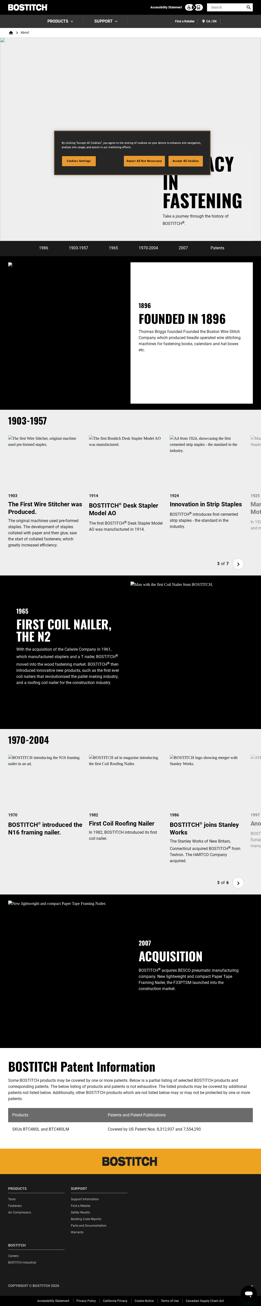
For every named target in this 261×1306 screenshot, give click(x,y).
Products (57, 21)
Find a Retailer (184, 21)
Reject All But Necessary (144, 161)
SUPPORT (103, 21)
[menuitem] (59, 21)
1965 (113, 248)
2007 (183, 248)
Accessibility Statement (166, 7)
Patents (217, 248)
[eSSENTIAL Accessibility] (194, 7)
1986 (43, 248)
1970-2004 (148, 248)
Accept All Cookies (186, 161)
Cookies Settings (79, 161)
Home (11, 32)
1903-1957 (78, 248)
